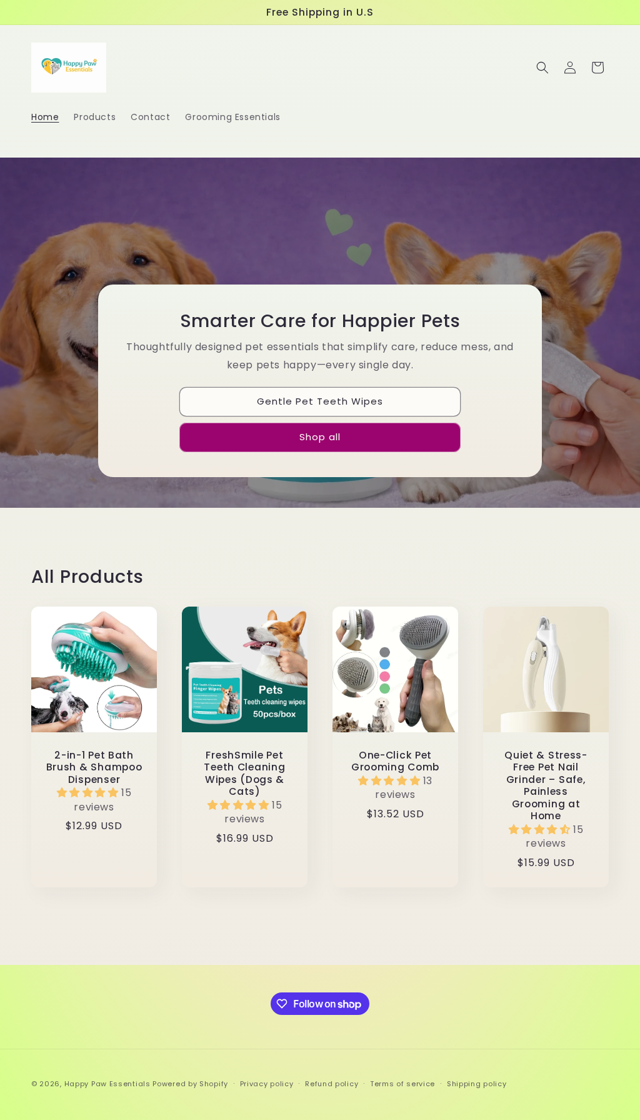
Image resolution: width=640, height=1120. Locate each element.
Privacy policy (267, 1084)
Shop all (320, 436)
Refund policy (331, 1084)
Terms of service (402, 1084)
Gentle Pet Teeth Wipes (320, 401)
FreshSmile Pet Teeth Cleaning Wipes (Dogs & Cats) (244, 773)
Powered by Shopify (190, 1084)
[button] (542, 67)
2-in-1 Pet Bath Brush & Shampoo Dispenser (94, 767)
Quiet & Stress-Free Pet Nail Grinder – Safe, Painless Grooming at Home (546, 785)
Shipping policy (477, 1084)
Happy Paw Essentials (107, 1084)
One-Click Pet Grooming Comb (395, 761)
